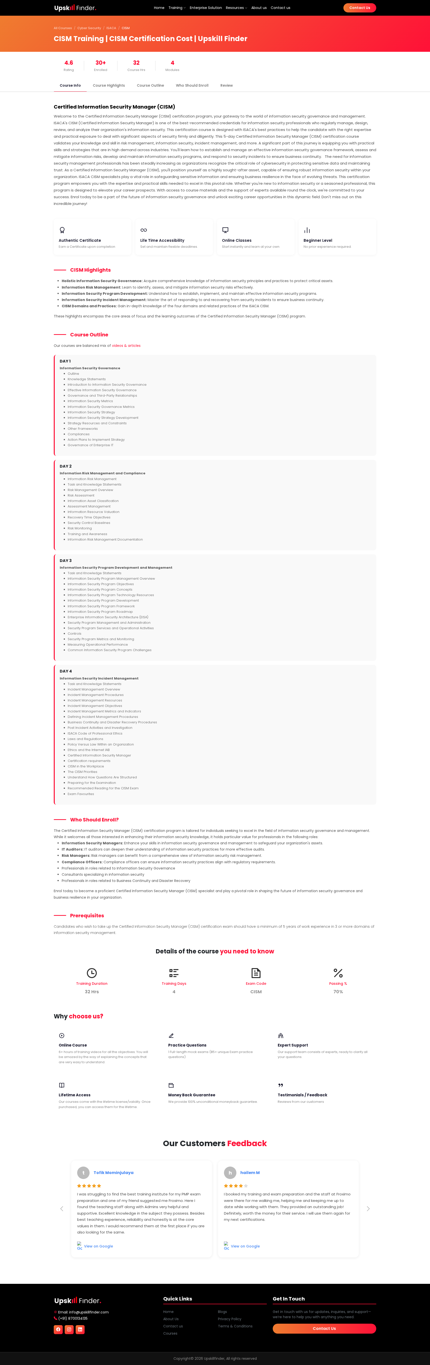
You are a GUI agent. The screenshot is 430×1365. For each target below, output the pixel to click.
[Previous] (62, 1209)
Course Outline (150, 85)
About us (259, 7)
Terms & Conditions (235, 1326)
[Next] (368, 1209)
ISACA (111, 28)
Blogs (222, 1311)
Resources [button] (235, 7)
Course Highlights (109, 85)
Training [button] (175, 7)
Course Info (70, 85)
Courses (170, 1333)
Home (159, 7)
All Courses (63, 28)
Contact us (280, 7)
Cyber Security (89, 28)
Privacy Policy (229, 1318)
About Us (171, 1318)
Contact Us (359, 7)
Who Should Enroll (192, 85)
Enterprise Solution (206, 7)
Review (226, 85)
